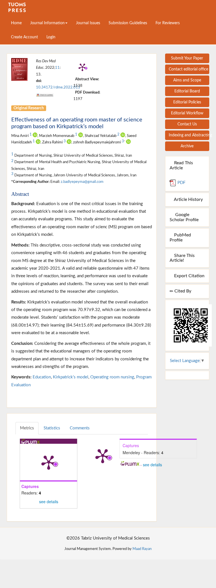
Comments (80, 428)
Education (42, 377)
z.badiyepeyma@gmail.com (82, 181)
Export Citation (188, 276)
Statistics (52, 428)
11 (57, 67)
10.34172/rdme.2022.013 (58, 87)
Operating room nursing (112, 377)
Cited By (182, 291)
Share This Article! (182, 258)
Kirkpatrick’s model (70, 377)
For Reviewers (168, 23)
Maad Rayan (142, 549)
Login (50, 37)
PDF (180, 183)
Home (16, 23)
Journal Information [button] (47, 23)
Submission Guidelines (128, 23)
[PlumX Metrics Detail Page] (82, 67)
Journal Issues (88, 23)
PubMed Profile (180, 237)
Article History (188, 199)
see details (48, 501)
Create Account (24, 37)
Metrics (27, 428)
